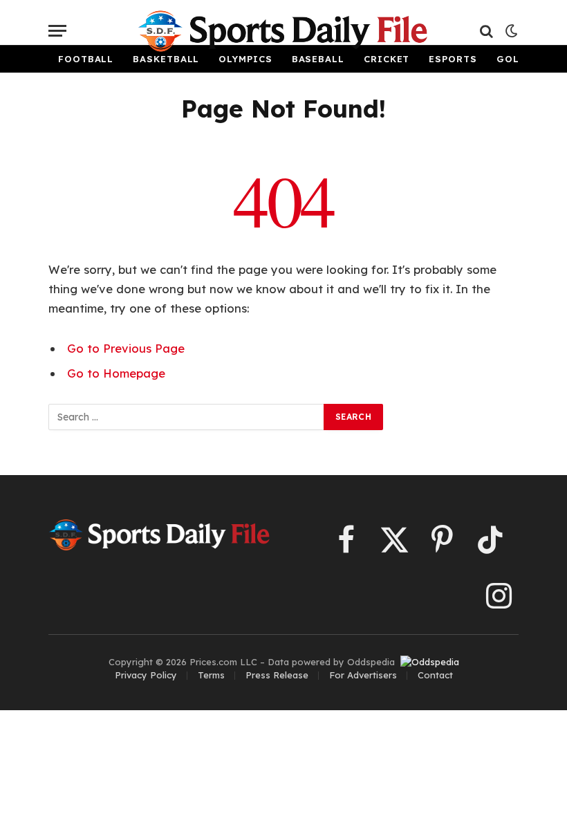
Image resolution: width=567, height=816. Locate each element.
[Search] (486, 30)
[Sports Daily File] (283, 31)
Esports (452, 58)
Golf (511, 58)
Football (85, 58)
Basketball (166, 58)
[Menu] (57, 30)
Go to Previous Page (126, 348)
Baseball (318, 58)
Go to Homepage (116, 373)
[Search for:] (186, 417)
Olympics (245, 58)
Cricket (386, 58)
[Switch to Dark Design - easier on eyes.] (510, 31)
